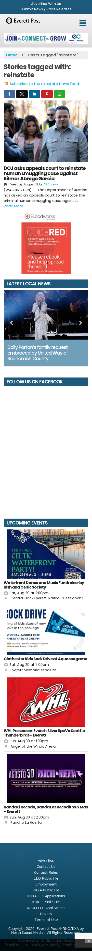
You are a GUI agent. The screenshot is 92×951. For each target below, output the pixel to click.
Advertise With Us (46, 3)
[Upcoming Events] (46, 554)
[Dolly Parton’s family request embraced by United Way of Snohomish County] (46, 315)
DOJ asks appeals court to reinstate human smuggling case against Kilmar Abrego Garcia (45, 173)
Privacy (46, 913)
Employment (46, 884)
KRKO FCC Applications (46, 907)
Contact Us (46, 866)
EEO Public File (46, 878)
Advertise (46, 860)
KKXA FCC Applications (46, 895)
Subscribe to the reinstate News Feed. (45, 83)
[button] (82, 23)
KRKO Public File (46, 901)
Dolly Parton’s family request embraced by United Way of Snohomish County (37, 353)
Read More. (14, 206)
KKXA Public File (46, 889)
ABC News (50, 184)
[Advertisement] (46, 38)
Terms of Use (46, 919)
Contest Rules (46, 872)
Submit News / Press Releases (46, 9)
